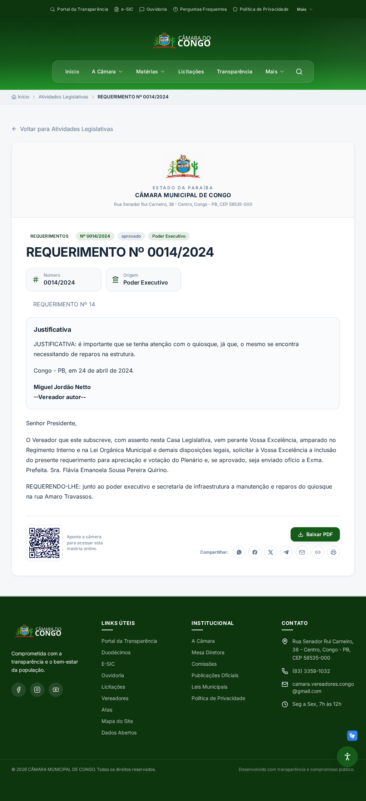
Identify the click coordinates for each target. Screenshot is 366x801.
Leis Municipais (209, 687)
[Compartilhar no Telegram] (286, 552)
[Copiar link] (317, 552)
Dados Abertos (119, 732)
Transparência (235, 71)
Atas (107, 710)
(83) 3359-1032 (311, 671)
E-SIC (108, 664)
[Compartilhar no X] (270, 552)
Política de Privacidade (218, 698)
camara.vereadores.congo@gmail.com (323, 687)
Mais (272, 71)
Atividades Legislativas (63, 96)
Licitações (191, 71)
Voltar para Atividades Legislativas (66, 128)
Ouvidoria (113, 675)
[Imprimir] (333, 552)
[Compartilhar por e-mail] (302, 552)
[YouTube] (56, 690)
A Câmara (104, 71)
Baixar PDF (319, 534)
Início (72, 71)
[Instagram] (37, 690)
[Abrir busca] (299, 71)
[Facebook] (18, 690)
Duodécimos (116, 652)
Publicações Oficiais (215, 675)
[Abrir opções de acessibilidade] (347, 757)
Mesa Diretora (208, 652)
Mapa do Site (117, 721)
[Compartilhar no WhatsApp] (239, 552)
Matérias (147, 71)
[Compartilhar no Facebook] (254, 552)
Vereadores (115, 698)
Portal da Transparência (129, 641)
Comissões (204, 664)
